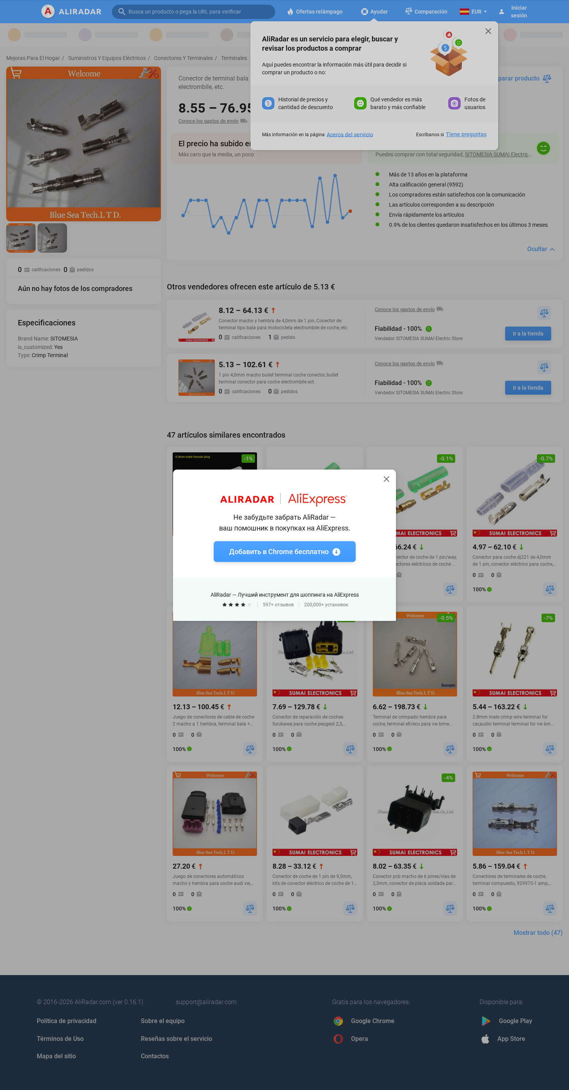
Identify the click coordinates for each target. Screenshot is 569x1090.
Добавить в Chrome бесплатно (279, 551)
